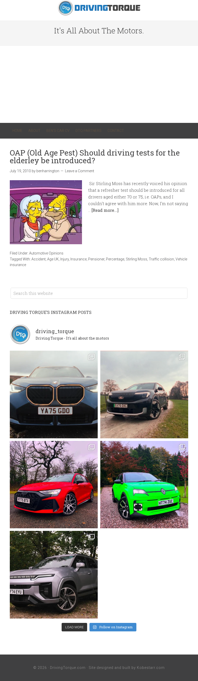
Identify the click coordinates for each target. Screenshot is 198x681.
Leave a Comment (79, 171)
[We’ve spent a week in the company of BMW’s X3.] (54, 394)
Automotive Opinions (46, 253)
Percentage (115, 259)
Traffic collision (161, 259)
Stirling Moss (136, 259)
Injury (64, 259)
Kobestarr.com (151, 668)
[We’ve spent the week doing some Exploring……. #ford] (144, 394)
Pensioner (96, 259)
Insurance (78, 259)
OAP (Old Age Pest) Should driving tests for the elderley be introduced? (95, 156)
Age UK (53, 259)
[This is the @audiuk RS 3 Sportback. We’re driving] (54, 485)
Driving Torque (99, 7)
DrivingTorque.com (68, 668)
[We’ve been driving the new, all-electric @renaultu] (144, 485)
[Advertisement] (99, 84)
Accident (38, 259)
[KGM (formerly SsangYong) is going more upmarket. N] (54, 575)
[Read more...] (105, 210)
